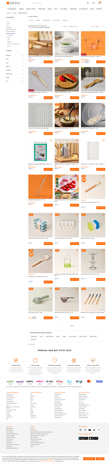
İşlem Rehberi (9, 430)
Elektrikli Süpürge (83, 396)
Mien (31, 398)
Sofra (55, 9)
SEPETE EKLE (48, 62)
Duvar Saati (9, 399)
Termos (31, 20)
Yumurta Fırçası (73, 336)
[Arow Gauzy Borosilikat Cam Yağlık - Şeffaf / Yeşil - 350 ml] (67, 261)
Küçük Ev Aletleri (30, 9)
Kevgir (8, 37)
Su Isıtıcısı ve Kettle (83, 398)
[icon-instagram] (80, 430)
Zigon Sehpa (82, 403)
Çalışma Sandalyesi (83, 417)
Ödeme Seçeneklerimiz (12, 433)
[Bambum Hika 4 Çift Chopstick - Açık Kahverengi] (93, 299)
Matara (38, 20)
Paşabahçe (33, 415)
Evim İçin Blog (9, 439)
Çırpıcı (8, 39)
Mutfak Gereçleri (10, 33)
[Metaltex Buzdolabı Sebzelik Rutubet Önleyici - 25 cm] (40, 151)
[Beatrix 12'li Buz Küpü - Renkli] (93, 225)
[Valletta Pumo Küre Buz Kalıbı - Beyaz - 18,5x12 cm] (93, 151)
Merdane (65, 20)
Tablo (7, 405)
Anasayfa (8, 13)
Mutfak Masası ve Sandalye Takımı (12, 407)
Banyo (92, 9)
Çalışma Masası (10, 401)
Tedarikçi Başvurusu (35, 444)
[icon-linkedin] (94, 430)
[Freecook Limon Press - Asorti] (40, 299)
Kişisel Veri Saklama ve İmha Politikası (39, 433)
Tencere (8, 23)
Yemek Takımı (82, 412)
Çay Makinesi (82, 408)
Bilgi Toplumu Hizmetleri (36, 439)
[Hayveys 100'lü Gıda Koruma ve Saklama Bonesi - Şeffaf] (67, 187)
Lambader (8, 411)
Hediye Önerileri (58, 405)
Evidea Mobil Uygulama (12, 448)
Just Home (33, 417)
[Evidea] (13, 3)
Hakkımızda (9, 441)
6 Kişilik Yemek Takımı (84, 414)
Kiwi (31, 394)
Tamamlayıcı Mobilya (11, 403)
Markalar (56, 396)
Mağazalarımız (9, 428)
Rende (57, 336)
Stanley (32, 412)
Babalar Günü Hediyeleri (60, 414)
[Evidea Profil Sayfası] (88, 3)
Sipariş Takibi (33, 430)
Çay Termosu (56, 20)
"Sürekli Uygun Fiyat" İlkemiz (12, 444)
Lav (31, 401)
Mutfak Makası (49, 336)
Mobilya (21, 9)
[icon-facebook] (85, 430)
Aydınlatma (73, 9)
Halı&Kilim (99, 9)
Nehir (31, 410)
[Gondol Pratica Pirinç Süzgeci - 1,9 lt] (93, 115)
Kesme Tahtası (46, 20)
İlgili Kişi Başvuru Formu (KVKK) (37, 435)
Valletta (32, 396)
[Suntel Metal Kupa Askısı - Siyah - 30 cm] (93, 261)
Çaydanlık (8, 27)
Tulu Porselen (33, 403)
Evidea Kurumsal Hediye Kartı (37, 442)
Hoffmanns (33, 406)
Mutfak (50, 9)
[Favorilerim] (94, 3)
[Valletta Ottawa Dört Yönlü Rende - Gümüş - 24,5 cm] (67, 151)
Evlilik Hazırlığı (57, 417)
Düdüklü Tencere (83, 406)
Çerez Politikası (34, 437)
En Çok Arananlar (58, 412)
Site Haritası (9, 442)
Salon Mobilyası (82, 410)
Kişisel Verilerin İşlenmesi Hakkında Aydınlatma (41, 432)
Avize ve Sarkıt (9, 394)
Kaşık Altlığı (10, 35)
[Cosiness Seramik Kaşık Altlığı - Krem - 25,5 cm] (93, 79)
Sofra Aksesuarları (58, 410)
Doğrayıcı (9, 41)
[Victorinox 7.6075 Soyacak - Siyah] (67, 79)
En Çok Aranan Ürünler (59, 399)
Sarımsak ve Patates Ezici (13, 44)
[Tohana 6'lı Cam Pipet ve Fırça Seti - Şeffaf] (40, 115)
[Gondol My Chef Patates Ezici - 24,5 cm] (67, 115)
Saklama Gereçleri (10, 31)
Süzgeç (64, 336)
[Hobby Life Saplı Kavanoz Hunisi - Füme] (67, 299)
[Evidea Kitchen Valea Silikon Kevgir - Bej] (40, 261)
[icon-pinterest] (99, 430)
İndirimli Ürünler (58, 408)
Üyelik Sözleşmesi (34, 441)
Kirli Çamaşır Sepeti (11, 409)
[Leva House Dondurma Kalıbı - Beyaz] (67, 225)
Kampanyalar (12, 9)
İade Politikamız (10, 432)
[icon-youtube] (90, 430)
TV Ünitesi (8, 415)
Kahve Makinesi (82, 394)
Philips (31, 399)
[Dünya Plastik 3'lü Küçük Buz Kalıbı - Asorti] (40, 225)
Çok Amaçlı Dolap (10, 398)
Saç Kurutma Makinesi (84, 405)
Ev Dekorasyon (83, 9)
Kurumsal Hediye (10, 435)
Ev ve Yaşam (63, 9)
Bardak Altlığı (93, 336)
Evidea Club (9, 446)
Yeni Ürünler (57, 401)
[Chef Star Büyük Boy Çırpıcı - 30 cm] (40, 187)
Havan (8, 46)
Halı (7, 418)
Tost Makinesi (82, 399)
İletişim (32, 446)
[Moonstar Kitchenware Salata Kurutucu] (67, 43)
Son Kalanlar (57, 406)
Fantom (32, 405)
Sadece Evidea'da (10, 437)
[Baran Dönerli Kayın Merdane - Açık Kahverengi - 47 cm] (40, 43)
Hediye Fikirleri (57, 403)
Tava (7, 25)
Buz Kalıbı (33, 339)
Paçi (31, 408)
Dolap (7, 413)
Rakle (31, 414)
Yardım (32, 428)
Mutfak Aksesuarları (11, 29)
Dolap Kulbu (9, 417)
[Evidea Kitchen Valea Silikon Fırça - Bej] (93, 187)
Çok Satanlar (57, 398)
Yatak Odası (41, 9)
